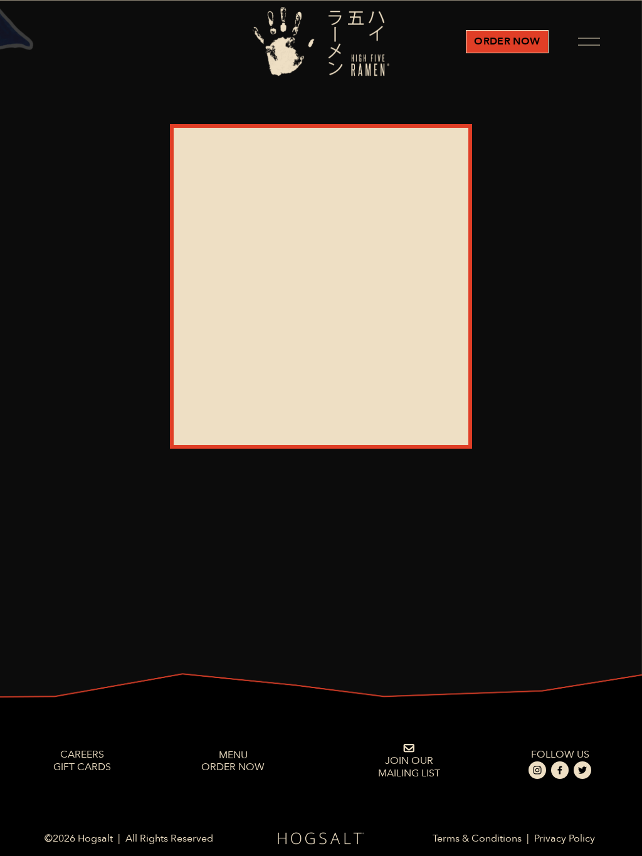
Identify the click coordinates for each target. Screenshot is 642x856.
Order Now (507, 41)
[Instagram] (537, 770)
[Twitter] (582, 770)
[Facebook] (560, 770)
